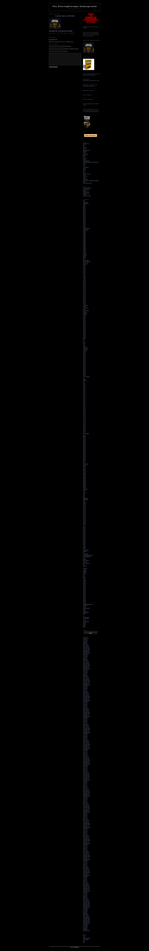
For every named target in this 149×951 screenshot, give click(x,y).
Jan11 (84, 163)
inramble (85, 350)
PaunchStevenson (87, 556)
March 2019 (85, 756)
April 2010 (85, 897)
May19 (84, 478)
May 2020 (85, 737)
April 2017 (85, 786)
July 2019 (85, 750)
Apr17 (84, 215)
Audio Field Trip (86, 228)
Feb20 (84, 330)
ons (84, 552)
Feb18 (84, 327)
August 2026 (85, 638)
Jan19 (84, 366)
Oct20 (84, 542)
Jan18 (84, 364)
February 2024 (86, 678)
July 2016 (85, 798)
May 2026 (85, 642)
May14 (84, 472)
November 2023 (86, 682)
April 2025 (85, 659)
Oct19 (84, 540)
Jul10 (84, 164)
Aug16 (84, 240)
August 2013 (85, 844)
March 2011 (85, 883)
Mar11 (84, 168)
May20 (84, 480)
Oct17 (84, 538)
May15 (84, 473)
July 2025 (85, 655)
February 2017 (86, 789)
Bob (84, 259)
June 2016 (85, 799)
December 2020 (86, 728)
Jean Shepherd (86, 376)
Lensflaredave (86, 433)
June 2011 (85, 879)
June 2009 (85, 910)
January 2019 (86, 758)
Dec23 (84, 301)
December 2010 (86, 887)
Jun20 (84, 423)
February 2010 (86, 900)
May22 (84, 482)
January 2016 (86, 806)
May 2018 (85, 769)
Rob (84, 576)
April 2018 (85, 770)
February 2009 (86, 916)
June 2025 (85, 656)
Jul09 (84, 384)
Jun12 (84, 412)
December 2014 (86, 823)
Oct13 (84, 532)
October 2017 (86, 778)
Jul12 (84, 388)
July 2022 (85, 703)
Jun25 (84, 429)
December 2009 (86, 902)
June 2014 (85, 831)
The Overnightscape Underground (74, 6)
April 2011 (85, 881)
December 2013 (86, 839)
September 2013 (86, 843)
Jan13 (84, 358)
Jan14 (84, 359)
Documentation (86, 189)
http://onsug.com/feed (89, 86)
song (84, 609)
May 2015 (85, 816)
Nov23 (84, 522)
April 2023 (85, 691)
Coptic (84, 270)
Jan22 (84, 370)
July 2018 (85, 766)
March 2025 (85, 660)
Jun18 (84, 420)
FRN (84, 343)
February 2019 (86, 757)
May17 (84, 476)
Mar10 (84, 438)
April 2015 (85, 818)
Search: (85, 630)
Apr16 (84, 214)
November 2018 (86, 761)
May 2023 (85, 689)
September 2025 (86, 652)
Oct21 (84, 543)
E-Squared (85, 308)
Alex (84, 200)
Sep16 (84, 591)
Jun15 (84, 416)
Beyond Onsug (86, 150)
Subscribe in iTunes (88, 90)
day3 (84, 277)
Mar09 (84, 437)
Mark (84, 462)
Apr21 (84, 220)
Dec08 (84, 281)
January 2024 (86, 679)
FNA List (85, 158)
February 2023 (86, 693)
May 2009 (85, 912)
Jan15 (84, 360)
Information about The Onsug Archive (91, 162)
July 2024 (85, 671)
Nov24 (84, 523)
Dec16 (84, 292)
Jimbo (84, 379)
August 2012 (85, 860)
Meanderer (85, 489)
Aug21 (84, 247)
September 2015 (86, 811)
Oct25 (84, 548)
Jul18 (84, 396)
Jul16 (84, 394)
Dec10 (84, 152)
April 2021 (85, 722)
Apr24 (84, 224)
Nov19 (84, 517)
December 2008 (86, 918)
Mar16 (84, 446)
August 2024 (85, 670)
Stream (84, 178)
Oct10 (84, 172)
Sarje (84, 579)
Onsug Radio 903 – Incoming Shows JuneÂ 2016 (60, 31)
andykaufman (86, 203)
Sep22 (84, 599)
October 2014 (86, 826)
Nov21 (84, 519)
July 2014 (85, 830)
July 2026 (85, 639)
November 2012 (86, 856)
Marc (84, 461)
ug (83, 616)
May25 (84, 486)
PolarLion (85, 562)
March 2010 (85, 899)
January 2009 (86, 917)
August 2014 (85, 828)
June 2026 (85, 641)
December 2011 (86, 871)
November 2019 (86, 745)
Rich (84, 575)
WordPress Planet (87, 195)
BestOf (84, 257)
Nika (84, 501)
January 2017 (86, 790)
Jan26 (84, 375)
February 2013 (86, 852)
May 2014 (85, 832)
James (84, 351)
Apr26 (84, 227)
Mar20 (84, 452)
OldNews (85, 551)
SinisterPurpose (86, 608)
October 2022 (86, 699)
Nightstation (85, 498)
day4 (84, 278)
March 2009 (85, 914)
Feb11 (84, 155)
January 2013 (86, 854)
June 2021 (85, 720)
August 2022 (85, 701)
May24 (84, 485)
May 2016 (85, 801)
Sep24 (84, 601)
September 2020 (86, 732)
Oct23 (84, 546)
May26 (84, 487)
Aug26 (84, 253)
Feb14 (84, 322)
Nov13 (84, 509)
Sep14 (84, 588)
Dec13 (84, 288)
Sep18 (84, 593)
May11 (84, 468)
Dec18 (84, 294)
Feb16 (84, 325)
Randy (84, 572)
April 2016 (85, 802)
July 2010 (85, 893)
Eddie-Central (86, 310)
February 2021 (86, 725)
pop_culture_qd (86, 563)
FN (83, 341)
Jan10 (84, 354)
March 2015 (85, 819)
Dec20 (84, 297)
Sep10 (84, 175)
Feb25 (84, 337)
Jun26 (84, 431)
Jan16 (84, 362)
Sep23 (84, 600)
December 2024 (86, 664)
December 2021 (86, 712)
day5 (84, 280)
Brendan (85, 264)
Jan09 (84, 353)
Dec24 (84, 302)
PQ (83, 564)
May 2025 (85, 658)
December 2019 (86, 744)
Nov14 (84, 510)
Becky (84, 256)
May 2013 (85, 848)
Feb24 (84, 335)
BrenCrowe (85, 263)
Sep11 (84, 584)
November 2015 (86, 809)
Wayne (84, 624)
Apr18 (84, 216)
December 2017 (86, 775)
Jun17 (84, 419)
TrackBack (69, 41)
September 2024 (86, 668)
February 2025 (86, 662)
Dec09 (84, 282)
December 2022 (86, 696)
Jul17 (84, 395)
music (84, 493)
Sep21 (84, 597)
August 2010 (85, 892)
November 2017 (86, 777)
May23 (84, 483)
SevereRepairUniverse (88, 604)
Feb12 (84, 319)
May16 (84, 474)
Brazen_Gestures (86, 261)
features (84, 314)
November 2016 (86, 793)
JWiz (84, 432)
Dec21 (84, 298)
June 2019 (85, 752)
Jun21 (84, 424)
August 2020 (85, 733)
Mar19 (84, 450)
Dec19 (84, 296)
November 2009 (86, 904)
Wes (84, 625)
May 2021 (85, 721)
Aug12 (84, 235)
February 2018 (86, 773)
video (84, 620)
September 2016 (86, 795)
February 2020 (86, 741)
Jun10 (84, 409)
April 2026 (85, 643)
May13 (84, 470)
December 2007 (86, 930)
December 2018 (86, 760)
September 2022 (86, 700)
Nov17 (84, 514)
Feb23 (84, 334)
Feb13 (84, 321)
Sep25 (84, 603)
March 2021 (85, 724)
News (65, 33)
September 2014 (86, 827)
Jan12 (84, 356)
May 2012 (85, 864)
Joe (84, 382)
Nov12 (84, 507)
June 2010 (85, 895)
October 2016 (86, 794)
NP (83, 171)
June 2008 (85, 926)
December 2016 (86, 791)
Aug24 (84, 251)
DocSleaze (85, 305)
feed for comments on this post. (57, 41)
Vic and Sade (86, 618)
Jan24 (84, 372)
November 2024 (86, 666)
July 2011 (85, 877)
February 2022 (86, 709)
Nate (84, 494)
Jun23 (84, 427)
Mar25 (84, 458)
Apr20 (84, 219)
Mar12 (84, 441)
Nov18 (84, 515)
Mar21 (84, 453)
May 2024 (85, 674)
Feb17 (84, 326)
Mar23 (84, 456)
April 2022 (85, 707)
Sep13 (84, 587)
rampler (84, 569)
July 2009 (85, 909)
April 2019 (85, 754)
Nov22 (84, 521)
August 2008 (85, 924)
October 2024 (86, 667)
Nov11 (84, 506)
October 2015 (86, 810)
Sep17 (84, 592)
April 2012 (85, 865)
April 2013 (85, 849)
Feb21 (84, 331)
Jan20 (84, 367)
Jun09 (84, 408)
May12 (84, 469)
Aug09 (84, 231)
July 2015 (85, 814)
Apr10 (84, 206)
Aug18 (84, 243)
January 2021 (86, 727)
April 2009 (85, 913)
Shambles (85, 605)
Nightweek (85, 499)
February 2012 (86, 868)
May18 (84, 477)
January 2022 (86, 711)
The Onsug (85, 179)
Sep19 (84, 595)
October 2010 (86, 889)
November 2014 (86, 824)
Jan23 (84, 371)
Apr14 (84, 211)
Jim (84, 378)
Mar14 (84, 444)
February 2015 (86, 820)
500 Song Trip (86, 143)
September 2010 (86, 890)
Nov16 (84, 513)
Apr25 (84, 226)
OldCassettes (86, 550)
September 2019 (86, 748)
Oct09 (84, 527)
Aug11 (84, 233)
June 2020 (85, 736)
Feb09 (84, 315)
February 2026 (86, 646)
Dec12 (84, 286)
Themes (84, 194)
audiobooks (85, 229)
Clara (84, 269)
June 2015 (85, 815)
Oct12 (84, 531)
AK (83, 146)
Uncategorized (86, 617)
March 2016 (85, 803)
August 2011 (85, 876)
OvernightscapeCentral (88, 555)
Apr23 (84, 223)
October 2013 (86, 842)
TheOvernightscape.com (92, 111)
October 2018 (86, 762)
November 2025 (86, 650)
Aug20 (84, 245)
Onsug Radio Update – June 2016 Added (64, 16)
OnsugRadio (85, 554)
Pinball (84, 559)
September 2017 (86, 779)
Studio (84, 610)
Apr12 (84, 208)
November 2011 (86, 872)
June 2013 (85, 847)
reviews (84, 573)
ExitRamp (85, 313)
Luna (84, 435)
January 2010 (86, 901)
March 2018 (85, 771)
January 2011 (86, 885)
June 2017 (85, 783)
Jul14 (84, 391)
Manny (84, 436)
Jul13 (84, 390)
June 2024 (85, 672)
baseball (85, 255)
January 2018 (86, 774)
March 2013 (85, 851)
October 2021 (86, 715)
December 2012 (86, 855)
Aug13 (84, 236)
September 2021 (86, 716)
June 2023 (85, 688)
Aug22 (84, 248)
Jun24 (84, 428)
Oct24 (84, 547)
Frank (84, 342)
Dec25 (84, 304)
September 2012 (86, 859)
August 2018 (85, 765)
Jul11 (84, 387)
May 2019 (85, 753)
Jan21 (84, 368)
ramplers (85, 571)
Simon (84, 607)
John (84, 383)
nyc (84, 526)
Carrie (84, 267)
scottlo (84, 580)
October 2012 (86, 857)
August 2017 (85, 781)
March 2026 (85, 644)
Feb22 (84, 333)
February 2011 (86, 884)
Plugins (84, 190)
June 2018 (85, 768)
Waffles (84, 622)
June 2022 (85, 704)
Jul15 (84, 392)
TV (83, 614)
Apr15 (84, 212)
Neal (84, 495)
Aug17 (84, 241)
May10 (84, 466)
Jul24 (84, 404)
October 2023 (86, 683)
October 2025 (86, 651)
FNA (84, 156)
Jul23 (84, 403)
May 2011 (85, 880)
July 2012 (85, 861)
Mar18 (84, 449)
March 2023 (85, 692)
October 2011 (86, 873)
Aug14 (84, 237)
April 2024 (85, 675)
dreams (84, 306)
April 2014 (85, 834)
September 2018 (86, 763)
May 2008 (85, 928)
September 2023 (86, 684)
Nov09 (84, 503)
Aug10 (84, 149)
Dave (84, 272)
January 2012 (86, 869)
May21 (84, 481)
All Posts (85, 147)
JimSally (85, 380)
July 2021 (85, 719)
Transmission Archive (87, 183)
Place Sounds (86, 560)
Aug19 (84, 244)
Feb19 (84, 329)
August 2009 (85, 908)
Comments (86, 938)
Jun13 (84, 413)
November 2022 (86, 697)
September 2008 (86, 922)
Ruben (84, 577)
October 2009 (86, 905)
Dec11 (84, 285)
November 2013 (86, 840)
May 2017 (85, 785)
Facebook (90, 99)
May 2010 (85, 896)
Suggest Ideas (86, 191)
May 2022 (85, 705)
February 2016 (86, 805)
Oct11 (84, 530)
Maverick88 (85, 464)
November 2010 (86, 888)
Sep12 (84, 585)
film (84, 339)
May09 (84, 465)
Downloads (85, 154)
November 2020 (86, 729)
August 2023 (85, 686)
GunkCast (85, 347)
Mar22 (84, 454)
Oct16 (84, 536)
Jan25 (84, 374)
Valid (86, 939)
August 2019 (85, 749)
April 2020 (85, 738)
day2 (84, 276)
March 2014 (85, 835)
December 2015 (86, 807)
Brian (84, 265)
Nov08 (84, 502)
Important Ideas (86, 160)
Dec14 (84, 289)
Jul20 (84, 399)
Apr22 (84, 222)
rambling (85, 568)
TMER (84, 613)
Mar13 (84, 442)
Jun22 (84, 425)
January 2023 (86, 695)
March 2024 (85, 676)
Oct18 (84, 539)
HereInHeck (85, 349)
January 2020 (86, 742)
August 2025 (85, 654)
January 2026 (86, 647)
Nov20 (84, 518)
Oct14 (84, 534)
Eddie (84, 309)
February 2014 (86, 836)
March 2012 (85, 867)
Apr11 (84, 207)
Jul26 (84, 407)
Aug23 (84, 249)
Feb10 (84, 317)
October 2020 (86, 730)
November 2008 (86, 920)
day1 (84, 274)
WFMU (84, 626)
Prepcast (85, 565)
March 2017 (85, 787)
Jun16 (84, 417)
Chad (84, 268)
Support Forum (86, 193)
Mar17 (84, 448)
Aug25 (84, 252)
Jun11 (84, 411)
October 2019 (86, 746)
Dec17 (84, 293)
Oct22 (84, 544)
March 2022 (85, 708)
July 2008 (85, 925)
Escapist (85, 311)
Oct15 (84, 535)
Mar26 (84, 460)
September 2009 (86, 906)
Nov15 (84, 511)
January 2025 (86, 663)
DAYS (84, 273)
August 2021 (85, 717)
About (84, 145)
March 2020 (85, 740)
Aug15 (84, 239)
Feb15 (84, 323)
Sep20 (84, 596)
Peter (84, 558)
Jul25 (84, 405)
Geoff (84, 346)
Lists (84, 166)
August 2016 (85, 797)
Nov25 (84, 524)
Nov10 (84, 170)
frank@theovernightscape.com (91, 80)
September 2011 (86, 875)
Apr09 (84, 204)
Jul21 (84, 400)
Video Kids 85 (86, 621)
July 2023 (85, 687)
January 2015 (86, 822)
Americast (85, 202)
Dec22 (84, 300)
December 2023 (86, 680)
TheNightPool (86, 612)
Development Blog (87, 188)
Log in (84, 935)
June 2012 (85, 863)
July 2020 (85, 734)
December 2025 (86, 648)
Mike (84, 490)
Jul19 (84, 397)
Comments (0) (71, 33)
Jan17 (84, 363)
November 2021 (86, 713)
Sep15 (84, 589)
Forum (84, 159)
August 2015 (85, 813)
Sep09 (84, 581)
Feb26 (84, 338)
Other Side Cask (86, 174)
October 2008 (86, 921)
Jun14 (84, 415)
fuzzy (84, 345)
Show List (85, 176)
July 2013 (85, 846)
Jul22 (84, 401)
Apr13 (84, 210)
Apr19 (84, 218)
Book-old (85, 151)
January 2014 (86, 838)
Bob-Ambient (86, 260)
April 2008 (85, 929)
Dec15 (84, 290)
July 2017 (85, 782)
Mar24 (84, 457)
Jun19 (84, 421)
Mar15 (84, 445)
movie (84, 491)
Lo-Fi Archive (86, 167)
